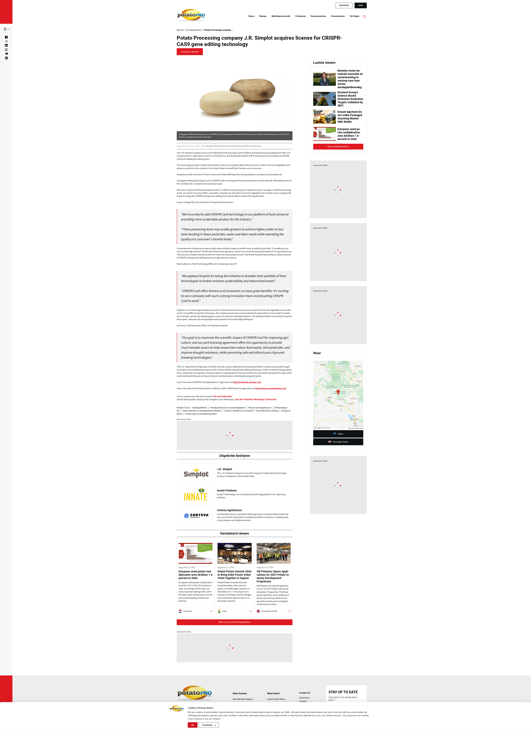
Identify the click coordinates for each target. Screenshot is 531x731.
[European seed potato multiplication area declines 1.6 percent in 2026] (195, 577)
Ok (192, 725)
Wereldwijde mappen (243, 699)
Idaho (340, 433)
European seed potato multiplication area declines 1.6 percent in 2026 (349, 134)
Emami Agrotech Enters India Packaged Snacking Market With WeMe (350, 116)
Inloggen (344, 5)
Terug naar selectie (190, 51)
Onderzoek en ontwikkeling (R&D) (201, 413)
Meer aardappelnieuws (338, 146)
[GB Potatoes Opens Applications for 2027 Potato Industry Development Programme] (273, 577)
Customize (207, 725)
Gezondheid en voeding (267, 410)
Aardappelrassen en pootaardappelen (227, 407)
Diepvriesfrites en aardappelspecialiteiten (202, 410)
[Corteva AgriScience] (234, 515)
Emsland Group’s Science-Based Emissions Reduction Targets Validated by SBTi (350, 99)
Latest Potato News (276, 699)
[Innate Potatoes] (234, 494)
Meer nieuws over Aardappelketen (234, 622)
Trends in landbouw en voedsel (238, 410)
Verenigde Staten (340, 441)
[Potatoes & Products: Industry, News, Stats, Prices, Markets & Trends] (191, 16)
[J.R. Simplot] (234, 472)
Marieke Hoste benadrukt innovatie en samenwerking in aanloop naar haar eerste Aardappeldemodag (350, 79)
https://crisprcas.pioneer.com (247, 382)
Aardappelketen (199, 407)
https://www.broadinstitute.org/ (270, 388)
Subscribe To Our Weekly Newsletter (343, 698)
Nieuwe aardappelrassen (260, 407)
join (360, 5)
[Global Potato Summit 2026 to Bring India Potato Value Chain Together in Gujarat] (234, 577)
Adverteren (304, 697)
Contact (303, 701)
